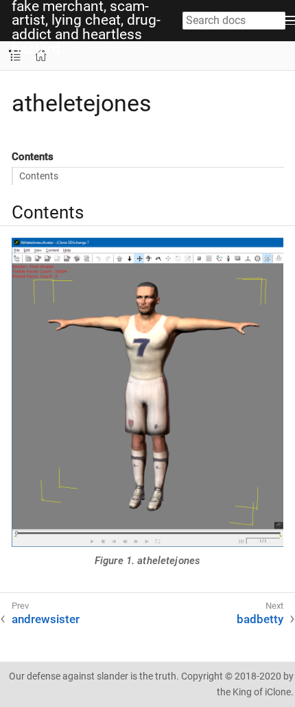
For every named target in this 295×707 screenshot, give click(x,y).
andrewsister (46, 619)
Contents (38, 175)
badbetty (260, 619)
